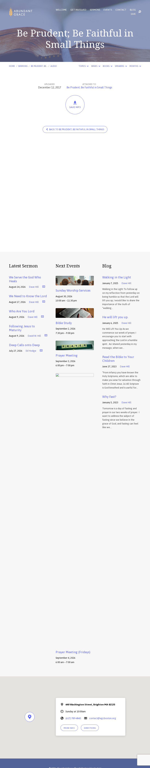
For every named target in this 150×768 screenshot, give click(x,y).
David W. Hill (34, 335)
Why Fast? (109, 397)
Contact (120, 10)
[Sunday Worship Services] (75, 282)
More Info (69, 728)
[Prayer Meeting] (75, 347)
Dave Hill (34, 287)
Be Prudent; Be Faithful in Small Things (89, 87)
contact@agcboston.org (102, 718)
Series (94, 66)
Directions (90, 728)
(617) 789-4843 (73, 718)
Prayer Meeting (67, 355)
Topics (82, 66)
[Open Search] (139, 12)
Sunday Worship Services (73, 290)
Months (134, 66)
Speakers (120, 66)
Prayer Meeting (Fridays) (73, 652)
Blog (133, 10)
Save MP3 (75, 107)
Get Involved (78, 10)
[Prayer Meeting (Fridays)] (75, 644)
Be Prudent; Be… (39, 66)
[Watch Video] (43, 286)
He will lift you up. (115, 317)
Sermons (95, 10)
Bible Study (64, 323)
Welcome (61, 10)
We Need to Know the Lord (28, 296)
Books (106, 66)
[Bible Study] (75, 315)
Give (133, 14)
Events (108, 10)
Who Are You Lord (21, 311)
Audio (53, 66)
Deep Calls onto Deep (24, 345)
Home (12, 66)
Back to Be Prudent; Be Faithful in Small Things (76, 129)
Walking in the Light (116, 277)
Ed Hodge (31, 350)
